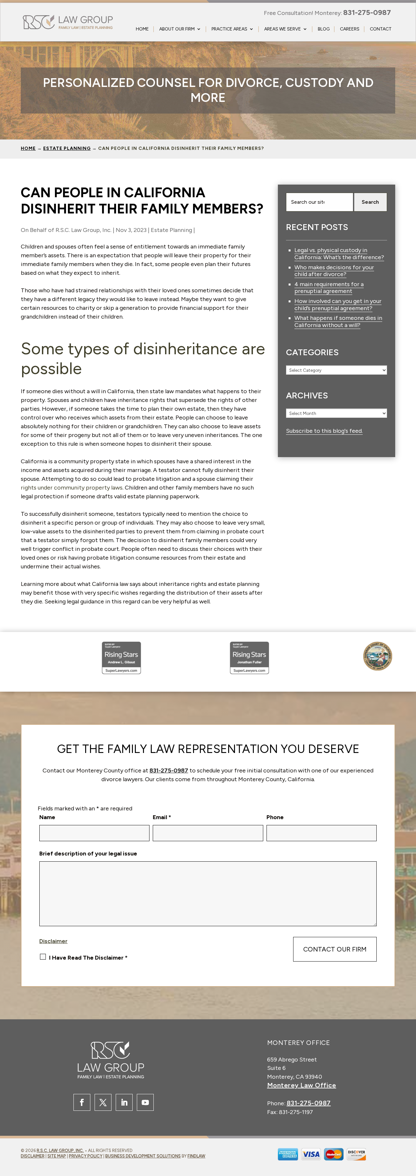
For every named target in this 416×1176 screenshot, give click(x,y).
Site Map (56, 1156)
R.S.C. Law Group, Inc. (83, 230)
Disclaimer (53, 941)
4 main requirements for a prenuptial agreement (329, 288)
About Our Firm (177, 29)
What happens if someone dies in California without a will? (338, 321)
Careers (349, 29)
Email (162, 817)
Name (47, 817)
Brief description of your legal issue (88, 853)
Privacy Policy (85, 1156)
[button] (389, 1158)
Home (142, 29)
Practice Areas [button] (229, 29)
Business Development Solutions (143, 1156)
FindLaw (196, 1156)
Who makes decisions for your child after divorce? (334, 271)
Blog (324, 29)
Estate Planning (171, 230)
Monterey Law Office (301, 1085)
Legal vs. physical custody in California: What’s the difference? (339, 254)
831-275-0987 (367, 12)
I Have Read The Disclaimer (88, 957)
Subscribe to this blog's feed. (324, 430)
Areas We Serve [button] (282, 29)
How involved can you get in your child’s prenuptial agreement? (338, 304)
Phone (275, 817)
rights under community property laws (72, 487)
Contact (381, 29)
